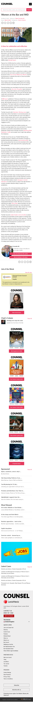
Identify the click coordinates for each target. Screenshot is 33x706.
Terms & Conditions (8, 678)
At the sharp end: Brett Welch (9, 514)
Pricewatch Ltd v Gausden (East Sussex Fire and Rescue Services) (15, 584)
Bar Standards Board (8, 648)
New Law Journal (7, 657)
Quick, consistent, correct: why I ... (11, 471)
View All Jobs (28, 272)
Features (6, 634)
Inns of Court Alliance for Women (18, 74)
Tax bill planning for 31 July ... (9, 484)
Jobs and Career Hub (8, 627)
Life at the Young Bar (16, 89)
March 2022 (8, 20)
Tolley (5, 659)
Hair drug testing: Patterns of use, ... (11, 478)
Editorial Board (7, 636)
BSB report (5, 99)
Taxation (6, 666)
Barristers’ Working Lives (19, 112)
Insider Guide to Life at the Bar (18, 215)
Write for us (6, 640)
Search (29, 10)
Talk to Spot (15, 203)
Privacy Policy (7, 676)
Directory (6, 629)
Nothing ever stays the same (15, 320)
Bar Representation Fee (9, 646)
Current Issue (7, 631)
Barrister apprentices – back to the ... (11, 521)
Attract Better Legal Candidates (11, 650)
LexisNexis (6, 661)
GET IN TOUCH (9, 616)
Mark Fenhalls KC (19, 18)
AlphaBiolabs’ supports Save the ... (11, 497)
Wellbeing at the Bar (8, 644)
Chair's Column (22, 20)
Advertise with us (16, 689)
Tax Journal (6, 663)
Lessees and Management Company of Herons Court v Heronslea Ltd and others (15, 572)
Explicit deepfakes (6, 528)
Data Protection (7, 674)
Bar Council (6, 642)
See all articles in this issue (20, 257)
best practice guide (23, 140)
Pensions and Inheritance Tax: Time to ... (12, 490)
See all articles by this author (20, 254)
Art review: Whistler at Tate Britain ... (12, 507)
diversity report (12, 60)
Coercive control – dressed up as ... (11, 535)
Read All (30, 318)
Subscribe (16, 685)
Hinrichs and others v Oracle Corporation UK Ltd (13, 569)
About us (6, 638)
